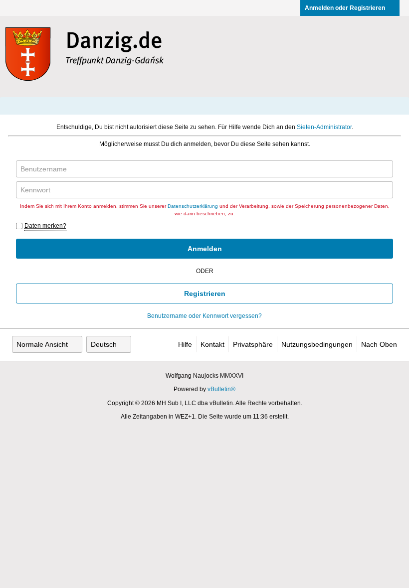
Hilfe (185, 344)
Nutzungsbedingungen (317, 344)
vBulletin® (221, 389)
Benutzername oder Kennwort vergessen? (204, 315)
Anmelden (205, 249)
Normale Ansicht (42, 344)
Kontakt (212, 344)
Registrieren (204, 293)
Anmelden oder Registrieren (345, 7)
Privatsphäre (253, 344)
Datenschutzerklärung (193, 206)
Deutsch (104, 344)
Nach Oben (379, 344)
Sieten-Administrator (324, 127)
